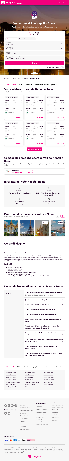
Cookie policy (23, 413)
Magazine (54, 420)
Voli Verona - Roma (30, 387)
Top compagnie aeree (57, 405)
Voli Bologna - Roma (30, 384)
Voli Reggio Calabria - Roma (13, 382)
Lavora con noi (24, 418)
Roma (26, 78)
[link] (13, 107)
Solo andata (22, 38)
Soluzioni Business (25, 429)
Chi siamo (22, 405)
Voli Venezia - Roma (49, 379)
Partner (22, 424)
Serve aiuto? (39, 406)
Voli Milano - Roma (11, 372)
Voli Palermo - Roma (30, 372)
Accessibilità (39, 422)
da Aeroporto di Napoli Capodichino (46, 84)
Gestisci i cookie (24, 416)
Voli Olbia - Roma (29, 375)
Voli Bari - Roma (29, 377)
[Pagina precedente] (57, 216)
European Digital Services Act (40, 418)
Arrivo (24, 249)
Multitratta (31, 38)
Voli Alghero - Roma (30, 379)
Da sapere (9, 249)
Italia (19, 78)
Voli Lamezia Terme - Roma (32, 382)
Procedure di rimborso (41, 409)
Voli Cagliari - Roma (11, 375)
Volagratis (7, 78)
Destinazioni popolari (50, 367)
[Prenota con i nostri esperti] (60, 3)
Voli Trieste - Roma (11, 379)
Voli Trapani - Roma (11, 384)
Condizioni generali (25, 407)
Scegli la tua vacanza (57, 415)
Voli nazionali (10, 367)
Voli (14, 78)
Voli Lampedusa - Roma (12, 387)
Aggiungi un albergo (53, 67)
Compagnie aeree (35, 367)
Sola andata (29, 84)
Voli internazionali (22, 367)
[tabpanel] (34, 118)
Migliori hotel (55, 417)
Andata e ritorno (11, 38)
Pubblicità (22, 421)
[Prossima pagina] (63, 84)
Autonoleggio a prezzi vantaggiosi (57, 408)
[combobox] (34, 43)
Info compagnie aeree (41, 412)
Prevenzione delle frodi (42, 424)
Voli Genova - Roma (49, 377)
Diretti (20, 84)
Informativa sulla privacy (26, 410)
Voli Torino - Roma (48, 375)
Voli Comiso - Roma (48, 382)
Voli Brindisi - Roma (11, 377)
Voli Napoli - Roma (48, 384)
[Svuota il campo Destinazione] (61, 48)
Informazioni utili (40, 415)
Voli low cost (55, 412)
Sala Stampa (23, 426)
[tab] (29, 33)
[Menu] (67, 2)
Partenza (17, 249)
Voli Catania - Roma (48, 372)
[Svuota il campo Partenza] (61, 43)
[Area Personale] (64, 2)
